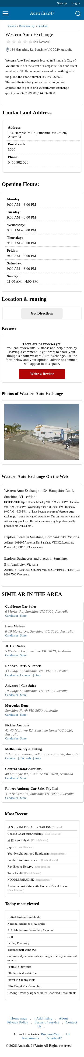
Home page (18, 1018)
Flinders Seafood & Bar (22, 973)
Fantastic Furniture (19, 966)
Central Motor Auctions (23, 769)
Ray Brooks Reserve (29, 866)
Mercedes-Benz (16, 705)
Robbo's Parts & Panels (23, 666)
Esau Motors (15, 626)
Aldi (10, 936)
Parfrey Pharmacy (18, 943)
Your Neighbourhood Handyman (36, 853)
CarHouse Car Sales (20, 606)
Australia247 (42, 13)
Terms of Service (47, 1022)
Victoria (12, 26)
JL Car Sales (15, 646)
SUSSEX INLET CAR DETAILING (35, 827)
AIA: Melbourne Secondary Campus (30, 930)
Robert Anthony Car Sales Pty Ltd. (32, 788)
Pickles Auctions (17, 725)
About (63, 1018)
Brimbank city (27, 26)
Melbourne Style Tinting (23, 749)
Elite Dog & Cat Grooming (24, 986)
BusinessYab (50, 1034)
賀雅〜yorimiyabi (27, 840)
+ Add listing (43, 1018)
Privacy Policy (17, 1022)
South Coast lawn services (32, 860)
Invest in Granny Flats (21, 980)
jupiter (20, 847)
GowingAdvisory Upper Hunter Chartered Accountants (41, 993)
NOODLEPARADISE (29, 879)
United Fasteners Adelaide (23, 917)
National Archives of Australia (26, 923)
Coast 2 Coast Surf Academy (34, 833)
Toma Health (24, 873)
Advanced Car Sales (20, 686)
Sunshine (43, 26)
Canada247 (54, 1038)
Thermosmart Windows (21, 949)
